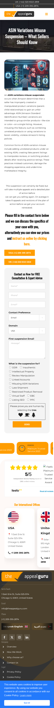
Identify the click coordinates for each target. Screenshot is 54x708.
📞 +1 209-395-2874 (18, 552)
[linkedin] (27, 637)
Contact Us (12, 662)
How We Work (14, 652)
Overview (11, 646)
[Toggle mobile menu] (46, 14)
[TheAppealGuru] (26, 572)
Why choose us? (15, 657)
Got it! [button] (27, 703)
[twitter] (12, 637)
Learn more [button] (26, 695)
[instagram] (19, 637)
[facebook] (4, 637)
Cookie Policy (14, 677)
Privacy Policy (14, 671)
